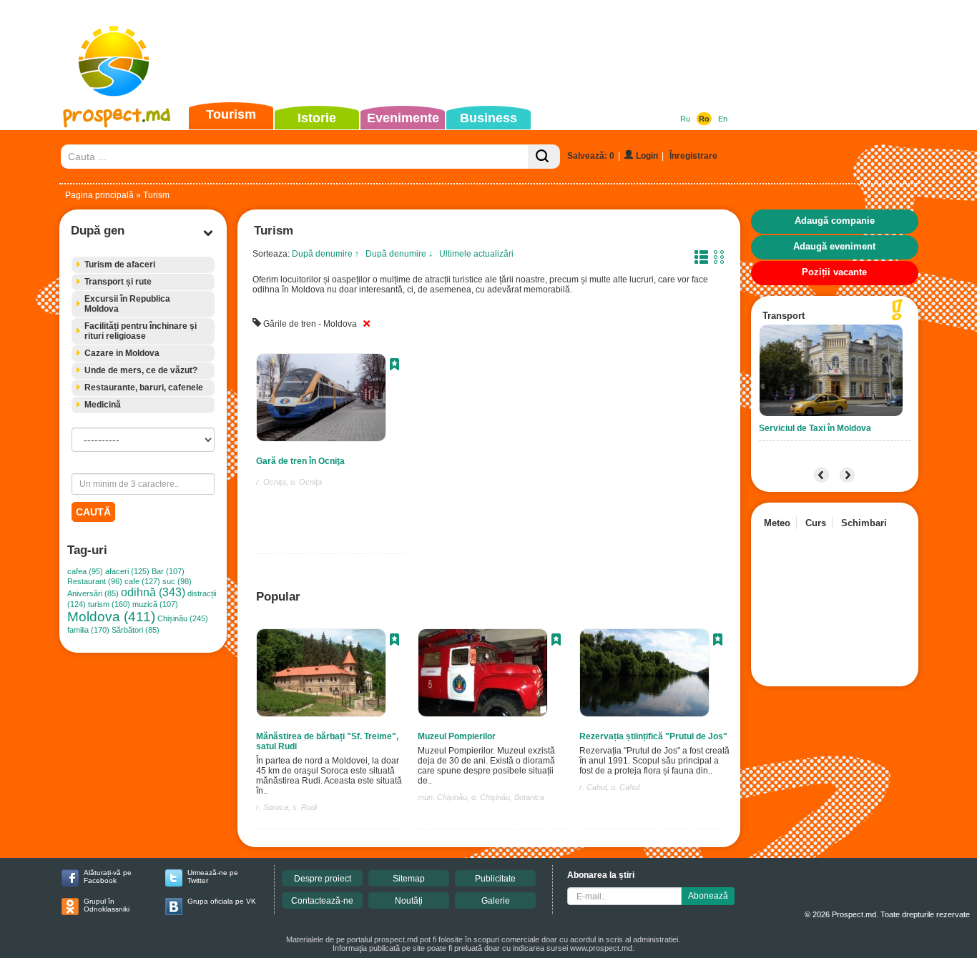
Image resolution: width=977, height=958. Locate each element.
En (722, 118)
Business (488, 118)
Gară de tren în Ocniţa (300, 461)
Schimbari (864, 523)
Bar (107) (168, 571)
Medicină (102, 405)
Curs (815, 523)
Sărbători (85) (135, 630)
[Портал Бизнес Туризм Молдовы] (116, 76)
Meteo (777, 523)
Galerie (495, 901)
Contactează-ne (322, 901)
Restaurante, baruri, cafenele (143, 387)
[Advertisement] (466, 53)
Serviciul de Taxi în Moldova (815, 428)
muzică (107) (155, 604)
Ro (704, 118)
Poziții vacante (834, 272)
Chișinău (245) (182, 618)
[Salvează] (394, 366)
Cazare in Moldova (121, 353)
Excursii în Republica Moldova (127, 304)
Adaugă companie (835, 220)
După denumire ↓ (399, 254)
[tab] (143, 265)
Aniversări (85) (93, 593)
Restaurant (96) (94, 581)
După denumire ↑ (325, 254)
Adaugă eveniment (834, 246)
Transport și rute (118, 282)
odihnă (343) (153, 592)
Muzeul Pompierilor (457, 736)
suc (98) (177, 581)
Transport (783, 315)
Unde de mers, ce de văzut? (140, 370)
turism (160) (109, 604)
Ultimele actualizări (476, 254)
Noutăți (409, 901)
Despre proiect (322, 879)
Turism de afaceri (119, 265)
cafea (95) (85, 571)
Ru (685, 118)
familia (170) (88, 630)
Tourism (231, 114)
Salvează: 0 (590, 156)
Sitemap (409, 879)
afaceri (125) (127, 571)
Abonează (708, 896)
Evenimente (403, 118)
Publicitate (495, 879)
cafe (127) (142, 581)
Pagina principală (99, 195)
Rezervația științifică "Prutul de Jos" (653, 736)
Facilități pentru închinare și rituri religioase (140, 331)
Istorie (317, 118)
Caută (93, 512)
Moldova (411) (111, 616)
